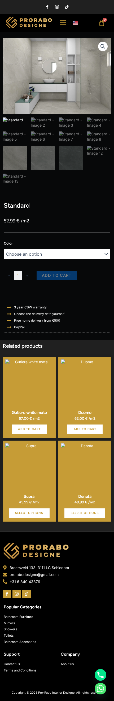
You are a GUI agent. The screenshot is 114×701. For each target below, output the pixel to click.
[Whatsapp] (100, 688)
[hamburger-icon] (63, 22)
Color (8, 243)
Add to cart (57, 275)
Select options (29, 513)
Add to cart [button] (29, 429)
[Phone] (100, 675)
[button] (103, 46)
